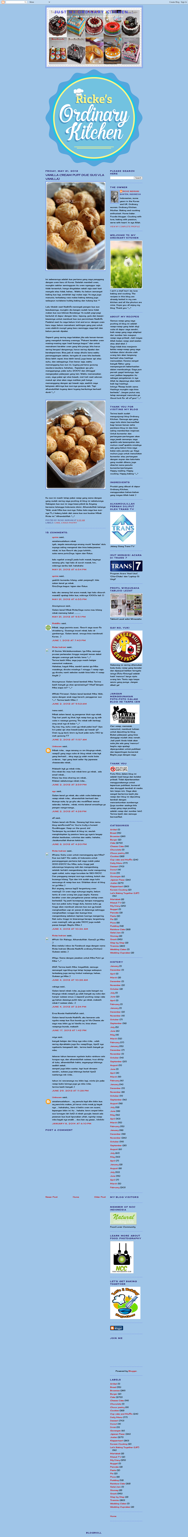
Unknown (57, 746)
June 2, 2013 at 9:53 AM (69, 704)
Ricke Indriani (59, 647)
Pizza (113, 922)
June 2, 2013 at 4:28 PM (69, 811)
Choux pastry (69, 523)
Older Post (100, 1197)
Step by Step (117, 943)
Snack (113, 939)
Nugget (114, 909)
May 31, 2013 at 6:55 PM (69, 599)
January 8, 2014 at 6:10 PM (72, 1123)
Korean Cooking (118, 890)
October (114, 989)
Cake (57, 523)
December (115, 970)
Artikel (113, 829)
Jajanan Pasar (117, 880)
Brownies (115, 836)
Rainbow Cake (117, 929)
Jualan (113, 883)
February (114, 1004)
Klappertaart (116, 886)
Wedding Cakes (118, 949)
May (112, 1035)
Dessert (114, 866)
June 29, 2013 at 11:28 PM (70, 1090)
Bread (113, 833)
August (114, 1065)
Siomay (114, 936)
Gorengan (115, 876)
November (115, 985)
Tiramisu (114, 946)
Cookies (114, 856)
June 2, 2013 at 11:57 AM (69, 739)
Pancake (114, 912)
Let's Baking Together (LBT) (124, 893)
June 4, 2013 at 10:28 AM (70, 980)
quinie (55, 537)
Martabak (115, 899)
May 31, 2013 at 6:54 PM (69, 569)
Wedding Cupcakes (120, 953)
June (112, 996)
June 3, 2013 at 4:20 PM (69, 844)
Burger (113, 840)
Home (76, 1197)
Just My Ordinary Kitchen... (94, 12)
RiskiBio (56, 623)
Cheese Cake (117, 846)
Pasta (113, 916)
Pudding (114, 926)
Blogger (133, 1371)
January (114, 966)
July (112, 993)
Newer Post (52, 1197)
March (113, 977)
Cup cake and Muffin (121, 859)
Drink (113, 873)
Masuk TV (115, 902)
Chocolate (115, 849)
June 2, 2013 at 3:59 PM (69, 784)
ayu (54, 791)
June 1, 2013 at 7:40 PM (69, 640)
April (112, 974)
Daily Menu (116, 863)
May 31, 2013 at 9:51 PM (69, 617)
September (116, 1023)
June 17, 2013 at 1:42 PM (69, 1030)
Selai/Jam (115, 932)
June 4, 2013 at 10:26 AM (70, 929)
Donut (113, 869)
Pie (111, 919)
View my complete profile (125, 226)
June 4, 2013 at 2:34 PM (69, 1007)
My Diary (115, 906)
